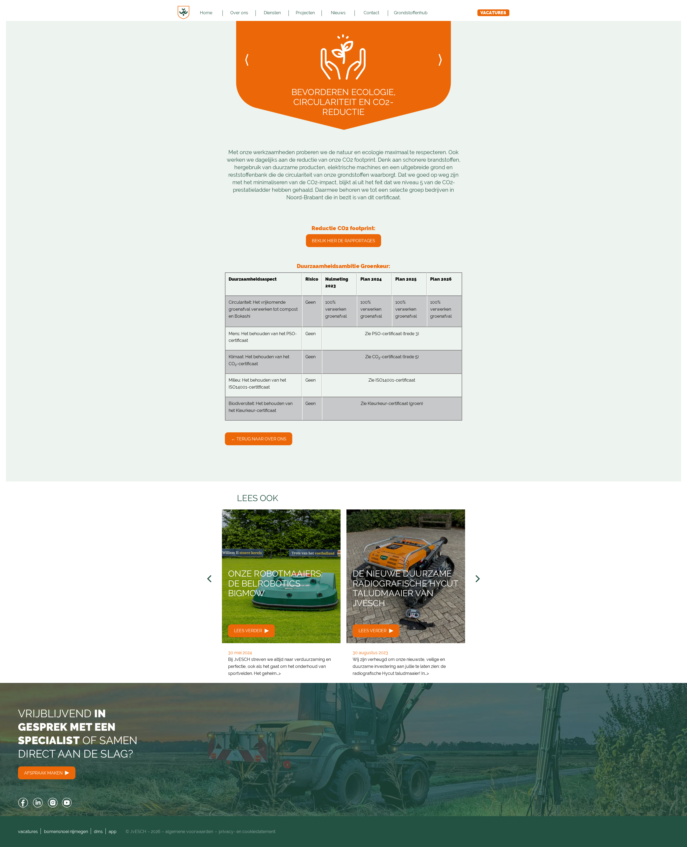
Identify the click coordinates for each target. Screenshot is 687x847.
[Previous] (210, 579)
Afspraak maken (44, 773)
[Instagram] (52, 803)
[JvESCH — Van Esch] (183, 12)
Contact (371, 12)
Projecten (305, 12)
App (112, 831)
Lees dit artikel (281, 596)
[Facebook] (23, 803)
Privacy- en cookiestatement (247, 831)
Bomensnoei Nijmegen (66, 831)
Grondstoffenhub (410, 12)
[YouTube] (67, 803)
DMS (98, 831)
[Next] (477, 579)
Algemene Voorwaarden (189, 831)
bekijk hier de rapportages (343, 240)
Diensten (272, 12)
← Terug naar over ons (258, 438)
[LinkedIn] (38, 803)
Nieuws (338, 12)
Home (206, 12)
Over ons (239, 12)
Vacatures (493, 12)
